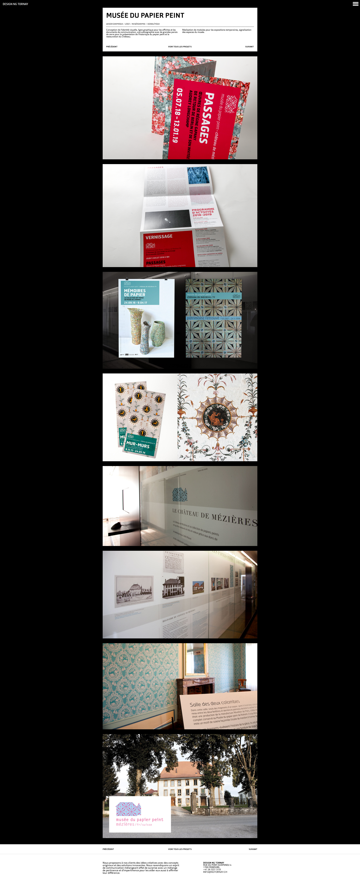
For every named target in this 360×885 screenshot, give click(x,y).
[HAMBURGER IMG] (356, 3)
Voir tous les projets (180, 47)
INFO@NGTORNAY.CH (215, 872)
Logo (127, 24)
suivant (249, 47)
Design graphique (114, 24)
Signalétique (153, 24)
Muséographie (138, 24)
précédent (112, 47)
